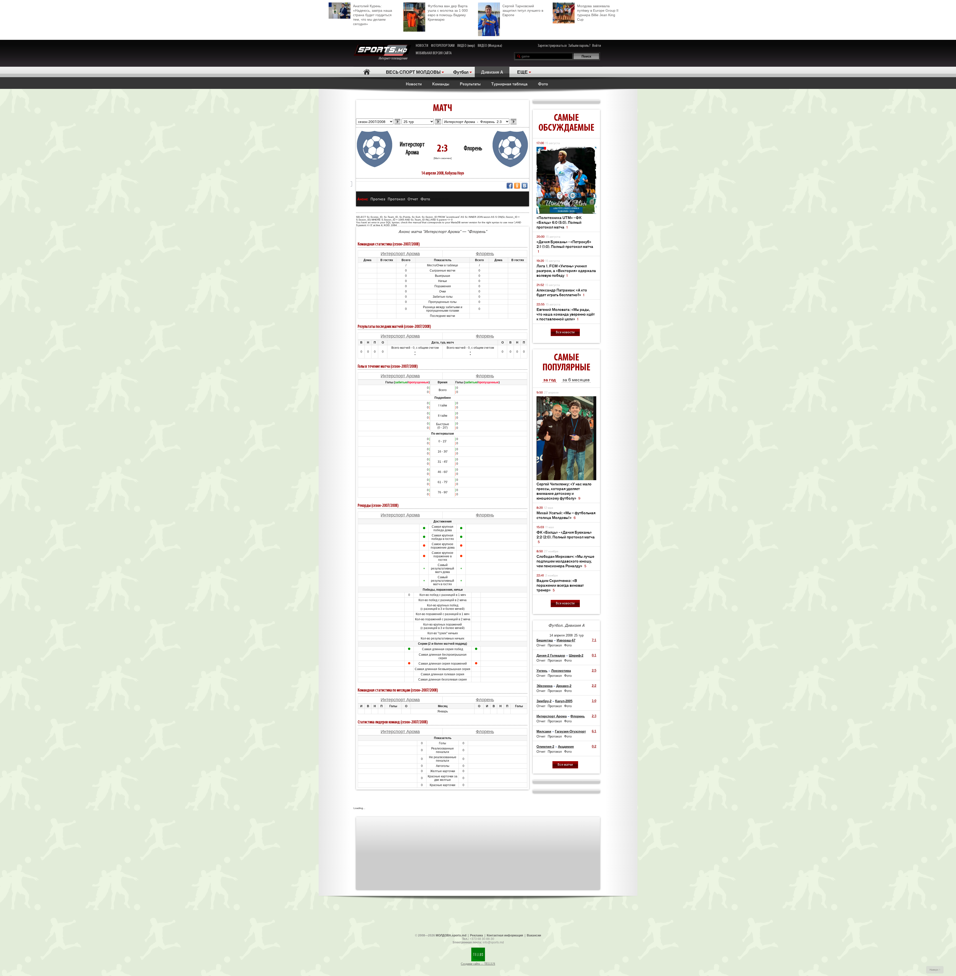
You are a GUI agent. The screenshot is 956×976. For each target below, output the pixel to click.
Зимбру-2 (544, 701)
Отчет (413, 198)
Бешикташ (545, 640)
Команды (440, 83)
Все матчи (565, 765)
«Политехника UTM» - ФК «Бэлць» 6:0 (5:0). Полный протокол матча (559, 222)
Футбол (461, 72)
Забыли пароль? (579, 46)
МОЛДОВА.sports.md (451, 935)
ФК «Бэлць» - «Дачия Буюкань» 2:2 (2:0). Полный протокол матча (566, 537)
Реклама (476, 935)
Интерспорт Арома (400, 253)
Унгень (542, 671)
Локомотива (561, 671)
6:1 (594, 731)
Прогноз (377, 198)
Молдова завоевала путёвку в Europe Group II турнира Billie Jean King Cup (597, 12)
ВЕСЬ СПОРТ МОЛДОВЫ (413, 72)
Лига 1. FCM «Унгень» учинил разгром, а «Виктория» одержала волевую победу (566, 270)
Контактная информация (505, 935)
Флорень (473, 148)
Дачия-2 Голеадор (551, 655)
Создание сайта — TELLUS (478, 964)
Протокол (396, 198)
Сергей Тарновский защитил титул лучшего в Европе (522, 10)
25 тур (579, 635)
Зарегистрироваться (552, 46)
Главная (367, 71)
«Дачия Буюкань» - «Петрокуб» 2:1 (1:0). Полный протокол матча (565, 246)
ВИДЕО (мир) (466, 46)
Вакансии (534, 935)
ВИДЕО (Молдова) (490, 46)
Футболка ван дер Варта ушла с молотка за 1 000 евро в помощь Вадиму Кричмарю (448, 12)
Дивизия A (492, 72)
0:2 (594, 746)
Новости (414, 83)
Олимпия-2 (545, 746)
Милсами (544, 731)
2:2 (594, 686)
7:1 (594, 640)
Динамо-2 (563, 686)
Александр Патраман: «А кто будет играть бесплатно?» (562, 292)
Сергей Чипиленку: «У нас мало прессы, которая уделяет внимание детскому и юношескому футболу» (564, 490)
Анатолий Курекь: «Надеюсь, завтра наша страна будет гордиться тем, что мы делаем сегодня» (372, 15)
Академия (566, 746)
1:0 (594, 701)
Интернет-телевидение (394, 58)
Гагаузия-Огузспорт (570, 731)
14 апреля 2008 (561, 635)
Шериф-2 (576, 655)
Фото (543, 83)
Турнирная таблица (509, 83)
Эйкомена (544, 686)
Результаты (470, 83)
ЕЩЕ (522, 72)
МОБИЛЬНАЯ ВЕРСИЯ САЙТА (434, 53)
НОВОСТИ (422, 46)
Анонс (362, 198)
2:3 (594, 716)
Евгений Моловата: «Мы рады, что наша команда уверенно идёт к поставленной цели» (566, 314)
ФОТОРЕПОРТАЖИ (443, 46)
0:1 (594, 655)
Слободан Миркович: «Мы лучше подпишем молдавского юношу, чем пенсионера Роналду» (565, 561)
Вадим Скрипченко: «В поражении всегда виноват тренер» (560, 585)
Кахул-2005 (563, 701)
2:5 (594, 670)
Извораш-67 (566, 640)
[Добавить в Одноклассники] (517, 186)
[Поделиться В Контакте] (525, 186)
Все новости (565, 332)
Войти (596, 46)
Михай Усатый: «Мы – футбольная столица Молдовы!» (566, 515)
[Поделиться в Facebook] (510, 186)
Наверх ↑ (935, 969)
